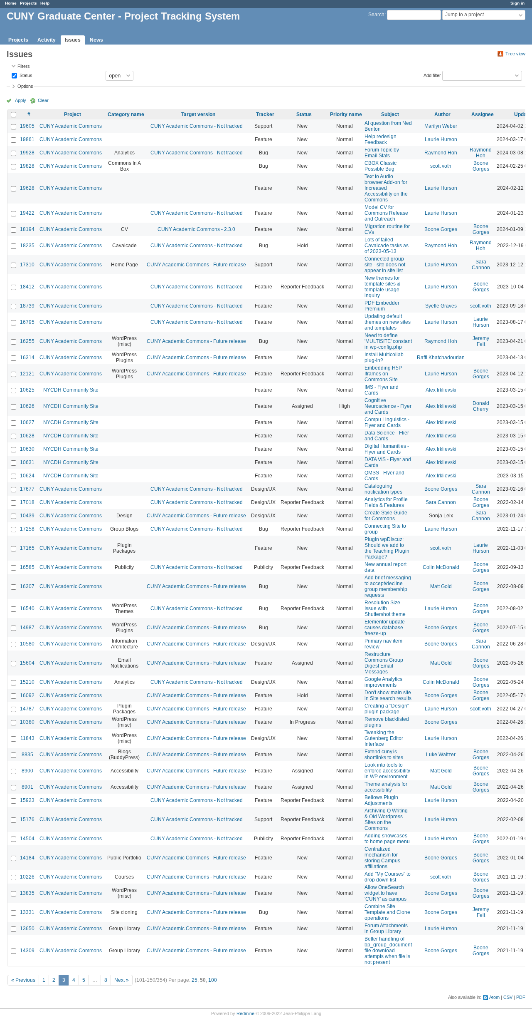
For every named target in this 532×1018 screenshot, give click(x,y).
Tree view (515, 53)
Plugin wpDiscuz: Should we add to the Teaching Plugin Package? (387, 548)
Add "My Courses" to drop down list (388, 877)
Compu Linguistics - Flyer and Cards (387, 422)
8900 (27, 771)
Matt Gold (441, 586)
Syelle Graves (441, 306)
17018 (27, 502)
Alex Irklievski (441, 390)
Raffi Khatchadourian (441, 357)
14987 (27, 628)
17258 (27, 529)
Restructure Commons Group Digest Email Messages (384, 663)
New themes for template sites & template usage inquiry (382, 286)
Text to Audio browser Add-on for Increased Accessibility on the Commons (386, 188)
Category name (126, 114)
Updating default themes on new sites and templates (388, 322)
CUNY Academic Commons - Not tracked (196, 126)
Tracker (265, 114)
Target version (198, 114)
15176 (27, 819)
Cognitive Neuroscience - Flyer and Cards (388, 406)
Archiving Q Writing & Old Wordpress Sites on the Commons (386, 819)
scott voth (440, 166)
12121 (27, 374)
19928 (27, 153)
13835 (27, 893)
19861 (27, 139)
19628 (27, 188)
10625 (27, 390)
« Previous (23, 980)
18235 (27, 245)
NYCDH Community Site (71, 390)
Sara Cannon (481, 265)
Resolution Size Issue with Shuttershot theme (385, 608)
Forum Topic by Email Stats (382, 153)
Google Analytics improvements (383, 682)
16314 (27, 357)
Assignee (482, 114)
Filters (23, 66)
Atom (494, 997)
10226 (27, 877)
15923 (27, 800)
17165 (27, 548)
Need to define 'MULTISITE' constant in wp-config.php (388, 341)
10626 (27, 406)
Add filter (432, 74)
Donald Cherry (481, 406)
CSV (507, 997)
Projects (28, 3)
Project (72, 114)
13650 (27, 928)
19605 (27, 126)
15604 (27, 663)
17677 (27, 489)
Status (25, 74)
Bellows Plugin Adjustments (381, 800)
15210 (27, 682)
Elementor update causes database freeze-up (385, 627)
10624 (27, 476)
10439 (27, 516)
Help (44, 3)
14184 (27, 858)
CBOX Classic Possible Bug (381, 166)
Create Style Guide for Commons (386, 515)
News (96, 40)
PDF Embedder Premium (382, 306)
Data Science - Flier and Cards (387, 436)
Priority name (346, 114)
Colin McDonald (441, 567)
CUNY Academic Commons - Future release (196, 265)
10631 (27, 462)
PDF (520, 997)
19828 (27, 166)
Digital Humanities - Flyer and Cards (387, 449)
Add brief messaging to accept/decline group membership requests (388, 586)
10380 (27, 722)
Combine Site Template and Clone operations (387, 912)
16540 (27, 608)
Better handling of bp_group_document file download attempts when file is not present (388, 950)
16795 (27, 322)
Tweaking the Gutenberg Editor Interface (384, 738)
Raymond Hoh (440, 153)
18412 (27, 287)
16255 (27, 341)
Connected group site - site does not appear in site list (385, 264)
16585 (27, 567)
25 (194, 980)
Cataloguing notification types (383, 489)
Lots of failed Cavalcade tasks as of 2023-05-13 (387, 245)
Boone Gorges (481, 166)
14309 (27, 950)
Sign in (517, 3)
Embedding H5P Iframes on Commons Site (383, 373)
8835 (27, 754)
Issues (73, 40)
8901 (27, 787)
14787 (27, 709)
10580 (27, 644)
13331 (27, 912)
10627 (27, 422)
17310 (27, 265)
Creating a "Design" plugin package (387, 709)
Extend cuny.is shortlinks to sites (384, 754)
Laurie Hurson (441, 139)
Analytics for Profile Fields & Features (386, 502)
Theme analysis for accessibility (386, 787)
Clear (43, 100)
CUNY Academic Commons (70, 126)
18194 (27, 229)
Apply (20, 100)
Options (25, 86)
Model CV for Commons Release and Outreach (386, 213)
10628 (27, 436)
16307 (27, 586)
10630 (27, 449)
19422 (27, 213)
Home (11, 3)
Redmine (245, 1013)
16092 (27, 695)
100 (212, 980)
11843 (27, 738)
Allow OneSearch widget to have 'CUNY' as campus (385, 893)
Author (442, 114)
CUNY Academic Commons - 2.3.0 (196, 229)
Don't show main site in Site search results (388, 695)
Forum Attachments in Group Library (386, 928)
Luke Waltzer (441, 754)
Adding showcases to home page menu (387, 838)
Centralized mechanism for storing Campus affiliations (382, 857)
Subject (390, 114)
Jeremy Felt (481, 341)
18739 (27, 306)
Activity (46, 40)
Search (376, 14)
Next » (121, 980)
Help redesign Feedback (381, 139)
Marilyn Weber (440, 126)
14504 (27, 839)
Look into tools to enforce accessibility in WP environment (387, 771)
